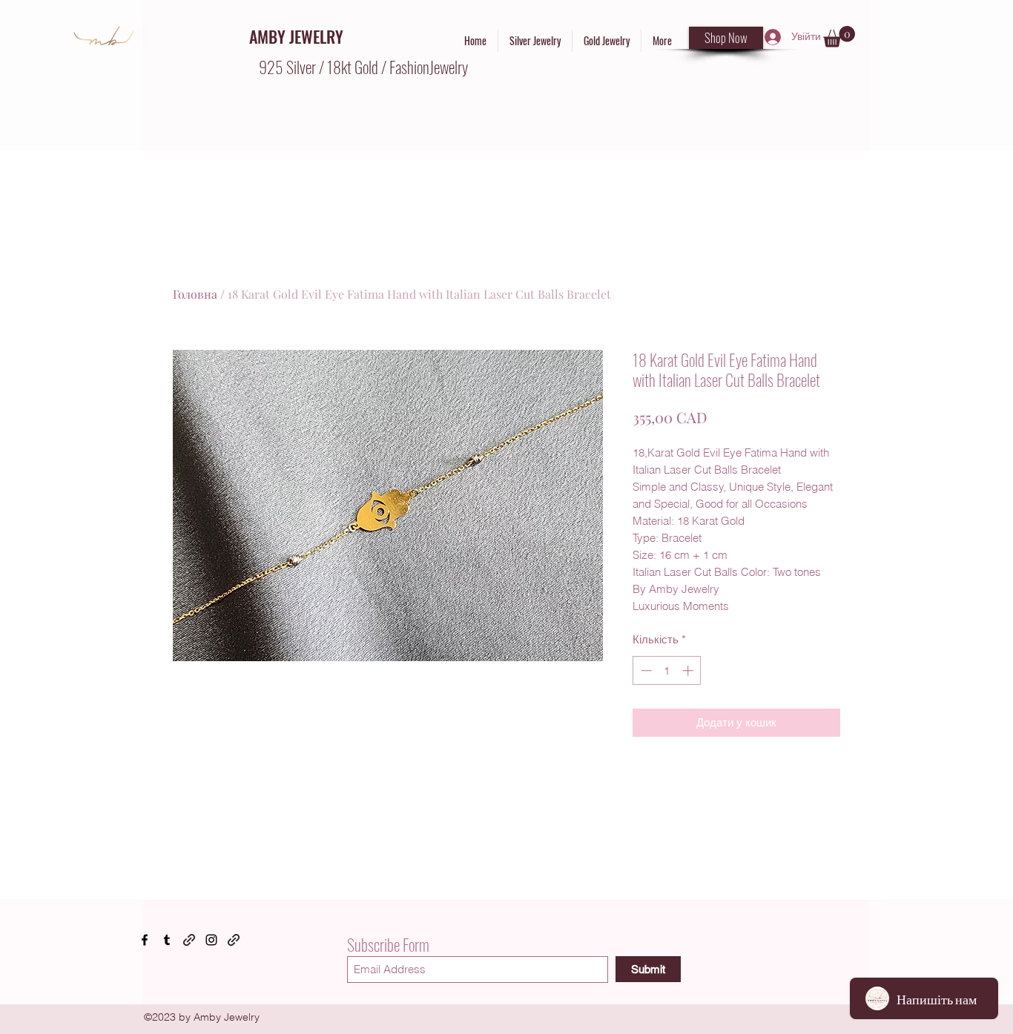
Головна (195, 294)
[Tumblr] (166, 939)
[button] (839, 36)
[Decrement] (645, 670)
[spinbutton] (667, 670)
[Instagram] (211, 939)
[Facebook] (144, 939)
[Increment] (689, 670)
